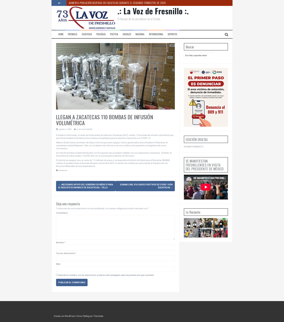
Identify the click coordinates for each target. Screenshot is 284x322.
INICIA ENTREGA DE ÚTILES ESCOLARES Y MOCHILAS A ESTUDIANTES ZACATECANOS (223, 240)
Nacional (140, 34)
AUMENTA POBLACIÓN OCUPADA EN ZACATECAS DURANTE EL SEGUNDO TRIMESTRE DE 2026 (117, 3)
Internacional (156, 34)
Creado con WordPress (64, 316)
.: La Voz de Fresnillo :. (153, 11)
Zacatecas (87, 34)
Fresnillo (72, 34)
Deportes (172, 34)
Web (58, 264)
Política (114, 34)
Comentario (62, 213)
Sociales (127, 34)
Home (60, 34)
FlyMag (86, 316)
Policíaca (101, 34)
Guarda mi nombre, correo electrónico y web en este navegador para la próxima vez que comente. (106, 275)
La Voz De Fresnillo (84, 129)
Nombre (61, 242)
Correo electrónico (66, 253)
